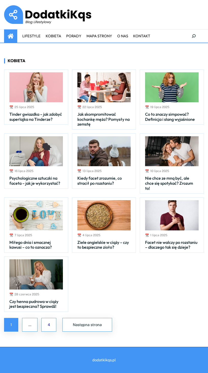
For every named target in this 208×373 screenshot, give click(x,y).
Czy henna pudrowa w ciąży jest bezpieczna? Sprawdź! (33, 304)
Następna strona (87, 325)
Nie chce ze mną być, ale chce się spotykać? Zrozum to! (169, 183)
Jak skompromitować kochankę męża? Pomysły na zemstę (103, 119)
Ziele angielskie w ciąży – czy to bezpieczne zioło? (103, 245)
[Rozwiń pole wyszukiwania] (194, 36)
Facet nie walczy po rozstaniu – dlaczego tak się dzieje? (171, 245)
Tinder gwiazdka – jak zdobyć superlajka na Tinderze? (35, 117)
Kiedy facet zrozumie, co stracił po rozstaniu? (99, 181)
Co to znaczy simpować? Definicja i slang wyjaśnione (170, 117)
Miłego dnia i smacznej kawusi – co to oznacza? (30, 245)
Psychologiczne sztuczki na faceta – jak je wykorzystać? (34, 181)
